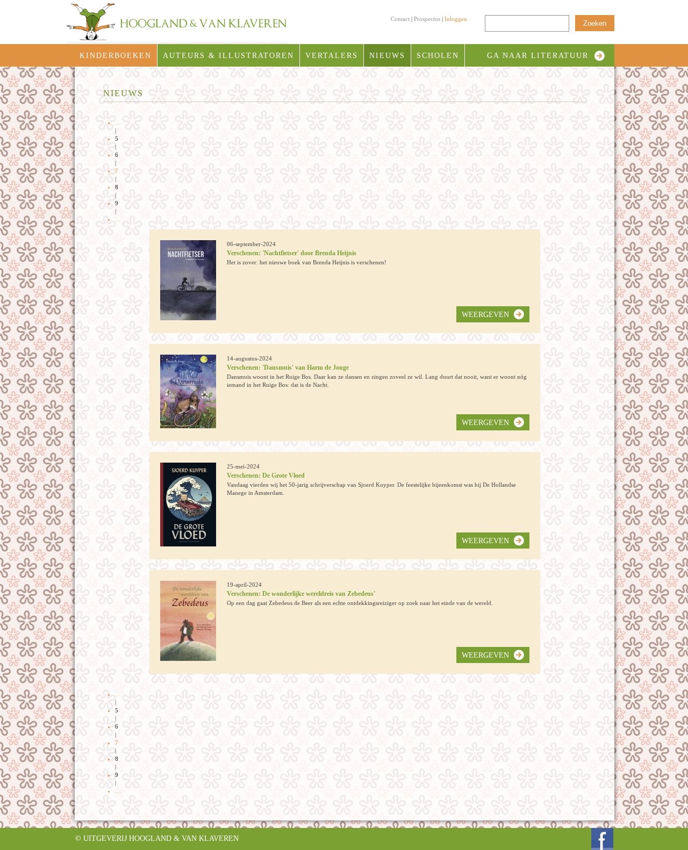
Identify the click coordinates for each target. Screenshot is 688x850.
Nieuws (387, 56)
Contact (400, 19)
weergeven (485, 315)
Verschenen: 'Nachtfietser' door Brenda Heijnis (291, 253)
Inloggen (456, 19)
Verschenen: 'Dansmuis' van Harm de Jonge (288, 367)
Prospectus (427, 19)
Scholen (438, 56)
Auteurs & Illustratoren (228, 56)
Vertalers (331, 56)
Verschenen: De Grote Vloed (266, 475)
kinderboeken (116, 56)
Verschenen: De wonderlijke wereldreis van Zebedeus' (301, 593)
